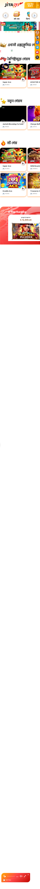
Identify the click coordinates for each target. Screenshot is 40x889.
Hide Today (8, 880)
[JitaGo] (13, 4)
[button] (5, 15)
